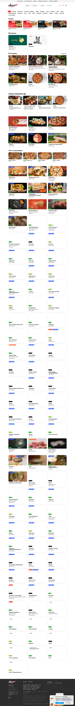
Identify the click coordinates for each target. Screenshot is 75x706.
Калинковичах (29, 698)
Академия (31, 388)
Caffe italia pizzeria (33, 403)
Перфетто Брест (33, 372)
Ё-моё (50, 127)
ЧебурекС (51, 324)
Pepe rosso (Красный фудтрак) (14, 292)
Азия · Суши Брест (13, 657)
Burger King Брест (33, 210)
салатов (29, 688)
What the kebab (33, 629)
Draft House (52, 276)
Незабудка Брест (53, 419)
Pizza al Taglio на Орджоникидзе (53, 372)
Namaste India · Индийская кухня (53, 467)
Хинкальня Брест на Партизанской (53, 67)
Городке (35, 697)
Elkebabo (31, 643)
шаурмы (36, 684)
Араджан (51, 499)
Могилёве (43, 695)
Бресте (40, 695)
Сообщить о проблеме (53, 1)
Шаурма (42, 11)
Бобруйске (40, 696)
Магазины (20, 11)
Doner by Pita (52, 580)
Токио (50, 516)
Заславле (24, 698)
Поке (29, 13)
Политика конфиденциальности (38, 703)
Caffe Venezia (12, 276)
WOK (33, 13)
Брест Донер (12, 227)
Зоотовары (12, 15)
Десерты (45, 13)
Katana (30, 449)
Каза (40, 106)
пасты (28, 687)
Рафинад (31, 548)
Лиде (45, 698)
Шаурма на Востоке (34, 177)
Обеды (56, 13)
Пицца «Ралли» (12, 160)
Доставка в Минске (26, 695)
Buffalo (11, 533)
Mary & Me (51, 533)
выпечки (36, 688)
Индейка (11, 46)
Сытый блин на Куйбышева (16, 564)
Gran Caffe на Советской (15, 419)
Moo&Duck (31, 499)
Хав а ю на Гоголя (53, 434)
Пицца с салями (56, 160)
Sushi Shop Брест (53, 227)
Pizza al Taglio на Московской (16, 388)
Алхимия (11, 372)
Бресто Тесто (32, 580)
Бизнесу (25, 681)
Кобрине (36, 698)
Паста (25, 13)
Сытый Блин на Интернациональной (35, 195)
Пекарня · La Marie (53, 548)
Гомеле (37, 695)
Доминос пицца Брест (14, 66)
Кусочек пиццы (13, 340)
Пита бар (31, 260)
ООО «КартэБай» (11, 685)
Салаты (51, 13)
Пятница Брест (13, 629)
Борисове (44, 696)
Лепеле (43, 698)
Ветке (24, 697)
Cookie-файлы (46, 703)
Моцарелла (51, 177)
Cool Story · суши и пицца (29, 106)
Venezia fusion (32, 340)
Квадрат (11, 580)
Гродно (34, 695)
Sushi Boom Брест (53, 210)
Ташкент (11, 144)
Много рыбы (32, 482)
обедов (33, 688)
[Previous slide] (8, 40)
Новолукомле (41, 699)
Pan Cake (11, 106)
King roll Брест (52, 449)
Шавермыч (12, 260)
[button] (8, 24)
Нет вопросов (32, 657)
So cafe (31, 419)
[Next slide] (67, 40)
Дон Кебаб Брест (13, 127)
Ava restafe (12, 449)
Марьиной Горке (25, 699)
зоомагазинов (33, 689)
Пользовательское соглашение (27, 703)
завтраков (38, 687)
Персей (50, 564)
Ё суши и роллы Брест (14, 244)
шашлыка (24, 687)
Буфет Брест (12, 177)
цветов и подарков (26, 689)
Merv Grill (51, 595)
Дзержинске (39, 697)
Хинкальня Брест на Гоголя (35, 66)
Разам (30, 434)
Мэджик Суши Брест (14, 612)
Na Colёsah (31, 144)
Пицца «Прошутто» (27, 160)
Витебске (31, 695)
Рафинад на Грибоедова (15, 482)
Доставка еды (20, 1)
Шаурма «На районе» (14, 434)
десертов (25, 688)
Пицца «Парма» (41, 160)
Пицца (37, 11)
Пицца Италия (12, 355)
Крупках (40, 698)
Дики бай (31, 46)
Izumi (30, 466)
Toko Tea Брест (52, 388)
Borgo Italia (12, 516)
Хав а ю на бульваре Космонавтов (15, 549)
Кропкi (30, 84)
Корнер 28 (11, 194)
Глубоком (31, 697)
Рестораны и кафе (27, 1)
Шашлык (20, 13)
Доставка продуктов (27, 684)
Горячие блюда (12, 13)
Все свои (51, 244)
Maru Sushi (31, 533)
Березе (37, 696)
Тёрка (50, 340)
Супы (57, 11)
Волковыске (27, 697)
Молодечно (37, 699)
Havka (10, 643)
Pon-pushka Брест (33, 516)
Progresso (31, 127)
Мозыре (33, 699)
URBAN (10, 307)
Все (9, 11)
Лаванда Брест (52, 260)
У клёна (31, 291)
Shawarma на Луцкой (54, 307)
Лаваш (50, 403)
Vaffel (50, 643)
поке (31, 687)
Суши (47, 11)
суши (40, 684)
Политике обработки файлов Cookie (65, 700)
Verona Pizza (32, 355)
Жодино (46, 697)
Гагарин (51, 629)
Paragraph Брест (33, 595)
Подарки (34, 1)
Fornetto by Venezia (34, 324)
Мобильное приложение (42, 1)
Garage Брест (32, 307)
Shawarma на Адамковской (55, 144)
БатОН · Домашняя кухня (15, 672)
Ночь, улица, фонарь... (54, 291)
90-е (50, 657)
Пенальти (11, 466)
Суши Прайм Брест (33, 227)
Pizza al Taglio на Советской (16, 324)
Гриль (62, 11)
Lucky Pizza (51, 612)
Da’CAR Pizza (52, 84)
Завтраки (38, 13)
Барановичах (25, 696)
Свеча (30, 564)
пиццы (33, 684)
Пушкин (51, 355)
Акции (14, 11)
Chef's (50, 482)
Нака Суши (11, 210)
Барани (29, 696)
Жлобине (42, 697)
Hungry (11, 403)
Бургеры (52, 11)
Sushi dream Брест (13, 499)
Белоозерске (33, 696)
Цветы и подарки (29, 11)
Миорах (30, 699)
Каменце (33, 698)
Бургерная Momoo (53, 194)
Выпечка (62, 13)
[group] (15, 25)
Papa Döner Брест (13, 84)
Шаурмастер (32, 276)
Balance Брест (32, 612)
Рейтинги (30, 681)
